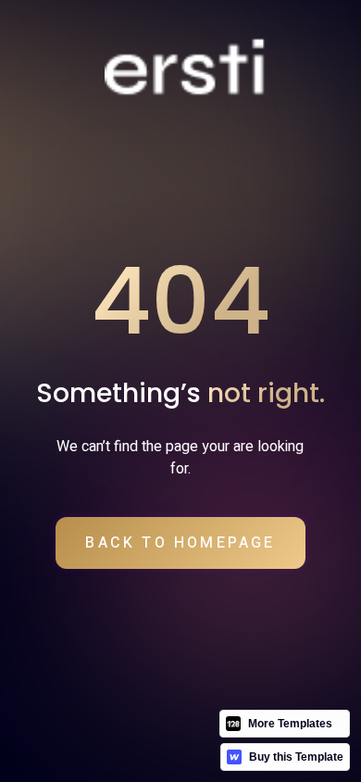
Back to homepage (180, 543)
